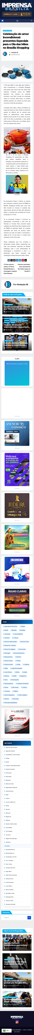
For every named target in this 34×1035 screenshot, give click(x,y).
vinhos (7, 699)
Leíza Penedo (10, 882)
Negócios (25, 320)
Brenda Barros (10, 853)
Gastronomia (14, 320)
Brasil (6, 630)
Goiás (18, 664)
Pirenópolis (15, 680)
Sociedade (6, 322)
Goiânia (26, 664)
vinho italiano (22, 695)
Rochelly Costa (10, 893)
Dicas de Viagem (10, 649)
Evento (19, 657)
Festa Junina (9, 660)
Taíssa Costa (9, 900)
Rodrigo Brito (7, 316)
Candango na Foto (11, 856)
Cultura (15, 638)
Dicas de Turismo (10, 645)
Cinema (7, 638)
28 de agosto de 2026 (12, 948)
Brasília (23, 630)
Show (6, 687)
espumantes (8, 657)
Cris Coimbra (9, 860)
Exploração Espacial (11, 787)
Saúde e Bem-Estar (11, 824)
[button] (31, 20)
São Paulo (15, 687)
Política (8, 820)
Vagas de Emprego (11, 838)
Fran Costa (9, 864)
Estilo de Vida (10, 783)
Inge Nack (8, 871)
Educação (8, 776)
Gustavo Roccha (10, 867)
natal (14, 676)
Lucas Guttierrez (10, 802)
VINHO (16, 691)
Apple (23, 626)
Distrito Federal (7, 30)
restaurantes (9, 683)
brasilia (14, 630)
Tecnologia (9, 831)
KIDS (7, 794)
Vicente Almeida (10, 904)
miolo (17, 672)
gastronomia (9, 664)
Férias (18, 660)
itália (6, 668)
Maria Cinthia (9, 889)
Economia (6, 320)
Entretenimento (19, 653)
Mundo (19, 320)
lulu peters (8, 672)
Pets (6, 680)
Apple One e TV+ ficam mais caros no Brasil (15, 963)
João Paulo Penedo (11, 875)
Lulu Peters (9, 886)
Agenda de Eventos (17, 316)
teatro (25, 687)
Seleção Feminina (22, 683)
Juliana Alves (9, 878)
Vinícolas (16, 699)
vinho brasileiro (9, 695)
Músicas (8, 813)
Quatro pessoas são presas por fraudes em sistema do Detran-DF (17, 309)
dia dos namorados (11, 641)
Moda (25, 672)
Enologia (7, 653)
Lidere (7, 798)
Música (7, 676)
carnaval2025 (18, 634)
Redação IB (14, 52)
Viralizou (8, 842)
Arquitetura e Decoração (13, 754)
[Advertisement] (17, 401)
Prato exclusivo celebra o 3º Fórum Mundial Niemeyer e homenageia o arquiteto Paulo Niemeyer (10, 269)
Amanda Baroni (10, 849)
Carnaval (7, 634)
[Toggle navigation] (17, 21)
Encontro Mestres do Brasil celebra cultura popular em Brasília (14, 1001)
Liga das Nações (17, 668)
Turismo (13, 322)
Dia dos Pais (25, 641)
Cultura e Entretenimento (10, 318)
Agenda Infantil (10, 751)
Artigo (7, 758)
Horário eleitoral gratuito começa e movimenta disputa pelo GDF (16, 345)
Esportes (8, 780)
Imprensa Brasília (15, 1029)
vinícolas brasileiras (11, 702)
